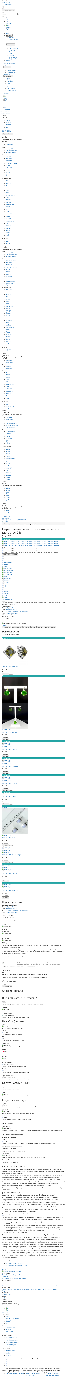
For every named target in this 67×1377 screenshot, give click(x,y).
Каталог (8, 35)
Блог (10, 53)
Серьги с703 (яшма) (9, 749)
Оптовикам (6, 92)
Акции (5, 65)
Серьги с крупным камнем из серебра (16, 1265)
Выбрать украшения (8, 10)
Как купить (12, 50)
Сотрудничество (13, 48)
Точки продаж (13, 57)
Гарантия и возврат (49, 627)
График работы (13, 59)
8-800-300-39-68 (7, 2)
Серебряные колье (11, 1344)
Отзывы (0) (26, 627)
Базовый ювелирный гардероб (11, 1275)
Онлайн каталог (13, 39)
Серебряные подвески (12, 1340)
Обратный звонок (7, 4)
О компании (10, 44)
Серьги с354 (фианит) (10, 873)
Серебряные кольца (11, 1337)
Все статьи (5, 1269)
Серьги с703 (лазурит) (10, 766)
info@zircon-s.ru (6, 1298)
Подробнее (5, 625)
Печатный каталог (14, 41)
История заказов (10, 1352)
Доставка (39, 627)
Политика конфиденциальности (15, 1373)
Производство (10, 1320)
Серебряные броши (11, 1346)
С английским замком (11, 611)
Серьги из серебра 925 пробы (14, 1263)
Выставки (11, 55)
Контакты (6, 93)
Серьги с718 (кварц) (9, 732)
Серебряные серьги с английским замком (17, 1262)
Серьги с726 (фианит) (10, 666)
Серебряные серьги (11, 1339)
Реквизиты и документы (12, 1318)
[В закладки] (10, 674)
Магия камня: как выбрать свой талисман (14, 1282)
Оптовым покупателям (12, 1333)
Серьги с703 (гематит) (10, 783)
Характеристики (16, 627)
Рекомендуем (7, 627)
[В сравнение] (12, 674)
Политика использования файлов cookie (33, 1374)
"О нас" (37, 966)
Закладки (8, 1353)
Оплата (11, 52)
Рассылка (8, 1355)
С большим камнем (22, 611)
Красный (14, 609)
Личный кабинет (10, 1350)
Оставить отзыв (7, 986)
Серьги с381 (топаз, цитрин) (12, 855)
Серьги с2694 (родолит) (11, 890)
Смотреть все (6, 130)
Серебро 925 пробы (12, 613)
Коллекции (6, 74)
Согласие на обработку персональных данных (52, 1374)
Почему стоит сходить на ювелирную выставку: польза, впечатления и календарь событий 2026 (29, 1289)
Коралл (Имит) (11, 608)
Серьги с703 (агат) (9, 838)
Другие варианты (7, 599)
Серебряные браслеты (12, 1342)
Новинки (11, 37)
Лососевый (9, 609)
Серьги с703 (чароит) (10, 796)
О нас (10, 46)
